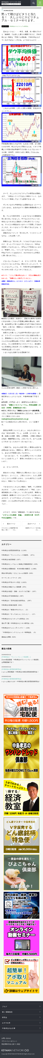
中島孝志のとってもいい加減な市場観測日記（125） (20, 564)
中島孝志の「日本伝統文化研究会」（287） (17, 600)
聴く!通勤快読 (7, 1012)
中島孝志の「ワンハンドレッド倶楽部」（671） (18, 555)
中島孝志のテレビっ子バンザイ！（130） (16, 628)
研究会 (4, 1017)
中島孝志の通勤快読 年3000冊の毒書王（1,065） (19, 569)
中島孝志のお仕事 (8, 1028)
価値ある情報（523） (9, 637)
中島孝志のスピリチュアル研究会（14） (16, 619)
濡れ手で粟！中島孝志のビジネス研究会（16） (18, 623)
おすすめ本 (6, 1023)
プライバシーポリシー (9, 1041)
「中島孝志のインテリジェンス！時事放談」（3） (19, 632)
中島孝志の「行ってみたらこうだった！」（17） (19, 614)
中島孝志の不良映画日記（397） (13, 596)
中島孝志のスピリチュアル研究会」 (19, 26)
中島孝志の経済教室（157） (12, 559)
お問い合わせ (6, 1038)
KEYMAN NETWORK (15, 1050)
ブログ (4, 1006)
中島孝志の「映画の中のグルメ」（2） (15, 610)
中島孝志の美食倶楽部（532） (12, 605)
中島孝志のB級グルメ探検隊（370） (14, 587)
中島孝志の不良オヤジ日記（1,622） (15, 582)
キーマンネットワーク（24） (12, 578)
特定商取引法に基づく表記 (11, 1044)
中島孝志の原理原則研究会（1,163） (15, 550)
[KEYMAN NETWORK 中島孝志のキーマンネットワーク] (11, 2)
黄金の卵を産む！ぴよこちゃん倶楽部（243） (18, 573)
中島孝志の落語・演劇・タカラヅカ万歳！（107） (19, 591)
